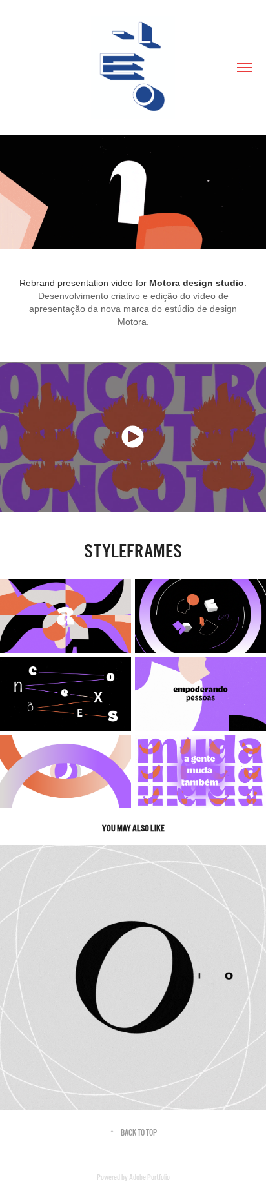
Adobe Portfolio (149, 1177)
